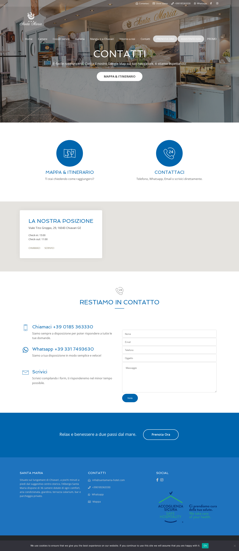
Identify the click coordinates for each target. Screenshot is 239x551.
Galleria (80, 39)
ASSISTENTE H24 (191, 39)
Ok (205, 545)
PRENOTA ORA (165, 39)
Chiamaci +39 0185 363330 (62, 326)
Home (28, 39)
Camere (42, 39)
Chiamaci (34, 248)
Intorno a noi (127, 39)
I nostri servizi (61, 39)
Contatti (145, 39)
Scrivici (49, 248)
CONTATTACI (169, 172)
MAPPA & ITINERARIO (119, 76)
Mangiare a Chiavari (102, 39)
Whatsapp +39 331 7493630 (63, 349)
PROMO (212, 39)
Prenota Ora (161, 434)
